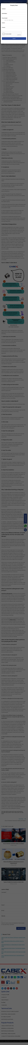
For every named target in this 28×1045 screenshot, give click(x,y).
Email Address (4, 13)
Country (3, 22)
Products (3, 27)
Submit (14, 38)
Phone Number (5, 18)
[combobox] (4, 20)
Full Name (4, 8)
